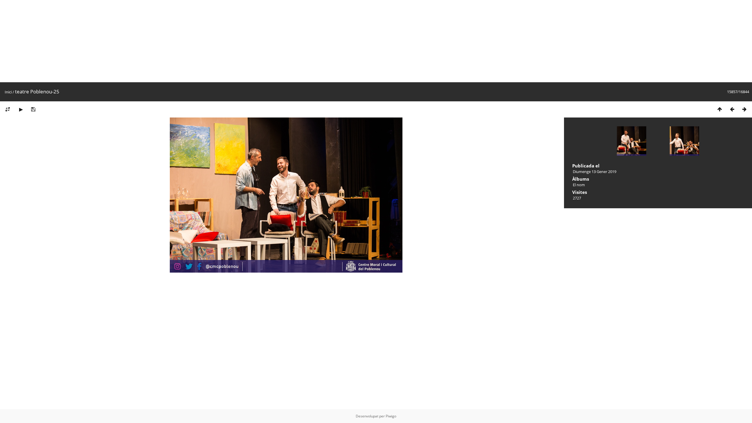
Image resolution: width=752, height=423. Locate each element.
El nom (579, 184)
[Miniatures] (720, 109)
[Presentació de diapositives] (21, 109)
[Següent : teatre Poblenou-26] (744, 109)
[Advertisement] (176, 41)
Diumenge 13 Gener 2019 (594, 171)
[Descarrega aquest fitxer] (33, 109)
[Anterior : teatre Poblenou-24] (732, 109)
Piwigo (391, 416)
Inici (8, 92)
